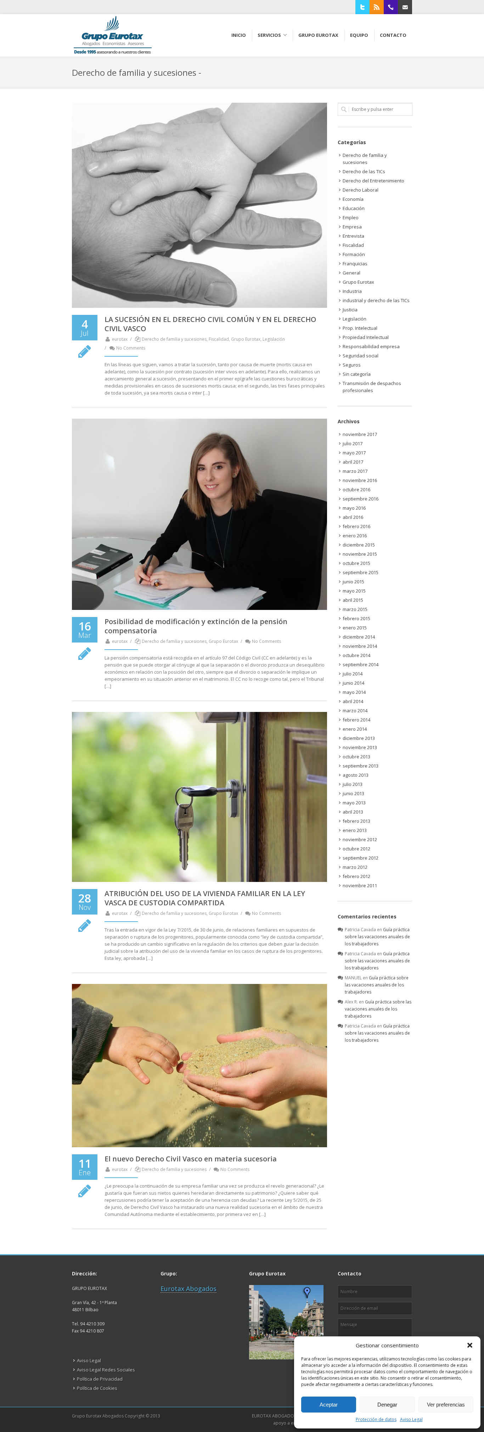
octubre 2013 (356, 756)
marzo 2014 (355, 710)
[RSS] (377, 7)
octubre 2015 (356, 563)
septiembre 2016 (360, 499)
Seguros (352, 365)
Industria (352, 291)
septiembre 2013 (360, 766)
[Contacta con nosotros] (405, 7)
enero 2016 (355, 535)
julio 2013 (352, 784)
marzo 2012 (355, 867)
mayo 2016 (354, 508)
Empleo (351, 217)
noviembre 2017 (360, 434)
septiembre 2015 (360, 572)
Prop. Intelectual (360, 328)
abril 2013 (353, 812)
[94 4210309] (391, 7)
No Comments (130, 348)
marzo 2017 (355, 471)
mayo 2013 (354, 802)
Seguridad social (360, 355)
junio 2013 (353, 793)
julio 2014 (352, 673)
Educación (354, 208)
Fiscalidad (219, 339)
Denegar (387, 1405)
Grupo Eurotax (245, 339)
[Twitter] (362, 7)
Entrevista (353, 236)
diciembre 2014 (359, 637)
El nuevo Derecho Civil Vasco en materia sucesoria (191, 1159)
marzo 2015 (355, 609)
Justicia (350, 309)
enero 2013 (355, 830)
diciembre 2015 (359, 545)
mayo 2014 (354, 692)
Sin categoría (357, 374)
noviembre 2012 (360, 839)
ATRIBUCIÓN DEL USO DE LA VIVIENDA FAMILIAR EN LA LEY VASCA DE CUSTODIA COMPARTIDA (205, 898)
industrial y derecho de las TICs (376, 300)
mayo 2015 (354, 591)
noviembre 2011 (360, 885)
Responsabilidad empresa (371, 346)
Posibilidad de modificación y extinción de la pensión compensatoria (196, 626)
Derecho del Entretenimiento (373, 180)
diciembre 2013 (359, 738)
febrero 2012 (356, 876)
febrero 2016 (356, 526)
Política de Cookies (97, 1388)
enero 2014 (355, 729)
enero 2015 (355, 627)
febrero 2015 (356, 618)
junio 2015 (353, 581)
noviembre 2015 (360, 554)
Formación (354, 254)
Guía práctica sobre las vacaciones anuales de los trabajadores (377, 937)
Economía (353, 199)
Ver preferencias (446, 1405)
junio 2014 (353, 683)
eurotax (120, 339)
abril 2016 (353, 517)
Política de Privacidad (100, 1379)
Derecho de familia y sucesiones (174, 339)
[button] (469, 1345)
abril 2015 (353, 600)
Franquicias (355, 263)
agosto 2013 (355, 775)
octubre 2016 (356, 489)
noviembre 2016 (360, 480)
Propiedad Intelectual (366, 337)
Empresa (352, 226)
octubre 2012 (356, 848)
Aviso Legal (411, 1419)
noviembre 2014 (360, 646)
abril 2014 (353, 701)
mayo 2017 (354, 452)
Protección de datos (376, 1419)
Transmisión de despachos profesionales (372, 387)
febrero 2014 (356, 720)
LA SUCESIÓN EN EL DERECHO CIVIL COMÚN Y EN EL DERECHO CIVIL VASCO (210, 324)
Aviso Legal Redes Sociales (106, 1369)
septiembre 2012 (360, 858)
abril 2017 (353, 462)
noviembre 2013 (360, 747)
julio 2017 (352, 443)
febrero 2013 (356, 821)
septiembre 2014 (360, 664)
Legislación (274, 339)
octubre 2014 (356, 655)
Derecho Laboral (360, 190)
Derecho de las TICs (364, 171)
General (351, 273)
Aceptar (329, 1405)
